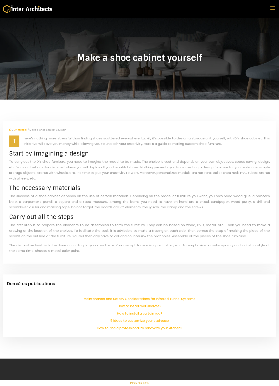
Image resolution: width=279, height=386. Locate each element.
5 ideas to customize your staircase (139, 320)
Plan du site (139, 383)
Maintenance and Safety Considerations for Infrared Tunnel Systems (139, 298)
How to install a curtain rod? (139, 313)
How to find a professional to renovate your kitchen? (139, 328)
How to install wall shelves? (139, 306)
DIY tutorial (20, 130)
